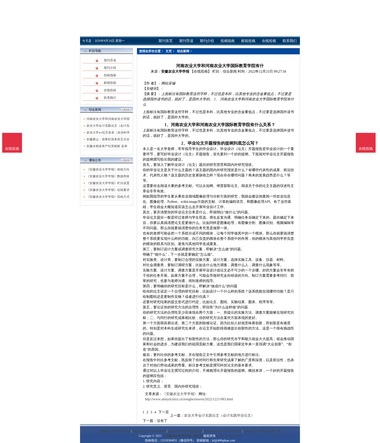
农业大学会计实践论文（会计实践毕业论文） (219, 415)
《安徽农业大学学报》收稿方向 (108, 169)
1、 (167, 124)
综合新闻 (183, 51)
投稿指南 (110, 75)
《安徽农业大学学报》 (180, 394)
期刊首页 (166, 41)
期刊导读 (110, 60)
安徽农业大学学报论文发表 (222, 431)
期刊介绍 (110, 68)
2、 (184, 143)
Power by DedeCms (229, 436)
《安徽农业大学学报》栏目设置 (108, 183)
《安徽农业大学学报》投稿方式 (108, 196)
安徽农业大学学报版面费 (185, 431)
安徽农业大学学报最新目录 (262, 431)
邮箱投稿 (110, 82)
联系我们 (110, 97)
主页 (169, 51)
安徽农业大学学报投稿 (114, 431)
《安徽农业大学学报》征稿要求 (108, 190)
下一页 (163, 412)
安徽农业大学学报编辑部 (149, 431)
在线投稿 (110, 90)
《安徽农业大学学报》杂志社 (183, 436)
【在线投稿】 (200, 71)
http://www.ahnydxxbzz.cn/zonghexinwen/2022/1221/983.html (189, 399)
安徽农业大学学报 (175, 71)
